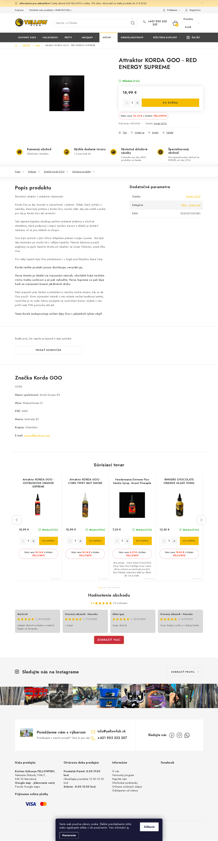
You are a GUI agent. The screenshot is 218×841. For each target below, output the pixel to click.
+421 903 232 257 (157, 23)
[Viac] (193, 37)
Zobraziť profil (183, 672)
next (201, 520)
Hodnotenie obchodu (109, 595)
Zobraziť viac (109, 640)
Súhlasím (149, 827)
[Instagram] (179, 735)
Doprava (19, 10)
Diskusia (32, 171)
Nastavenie (69, 835)
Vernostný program (123, 775)
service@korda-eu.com (37, 435)
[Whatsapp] (187, 735)
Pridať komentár (48, 350)
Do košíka (170, 102)
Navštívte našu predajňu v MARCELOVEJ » (50, 10)
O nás (115, 771)
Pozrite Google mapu (27, 787)
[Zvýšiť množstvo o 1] (137, 103)
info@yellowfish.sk (112, 731)
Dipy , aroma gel (190, 205)
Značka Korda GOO (54, 171)
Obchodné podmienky (125, 783)
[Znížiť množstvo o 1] (127, 103)
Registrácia (195, 10)
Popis (17, 171)
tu (128, 827)
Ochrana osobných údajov (127, 787)
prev (17, 520)
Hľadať (132, 23)
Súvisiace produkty (81, 171)
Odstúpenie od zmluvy (125, 790)
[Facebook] (171, 735)
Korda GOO (160, 123)
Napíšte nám (119, 779)
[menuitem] (27, 37)
